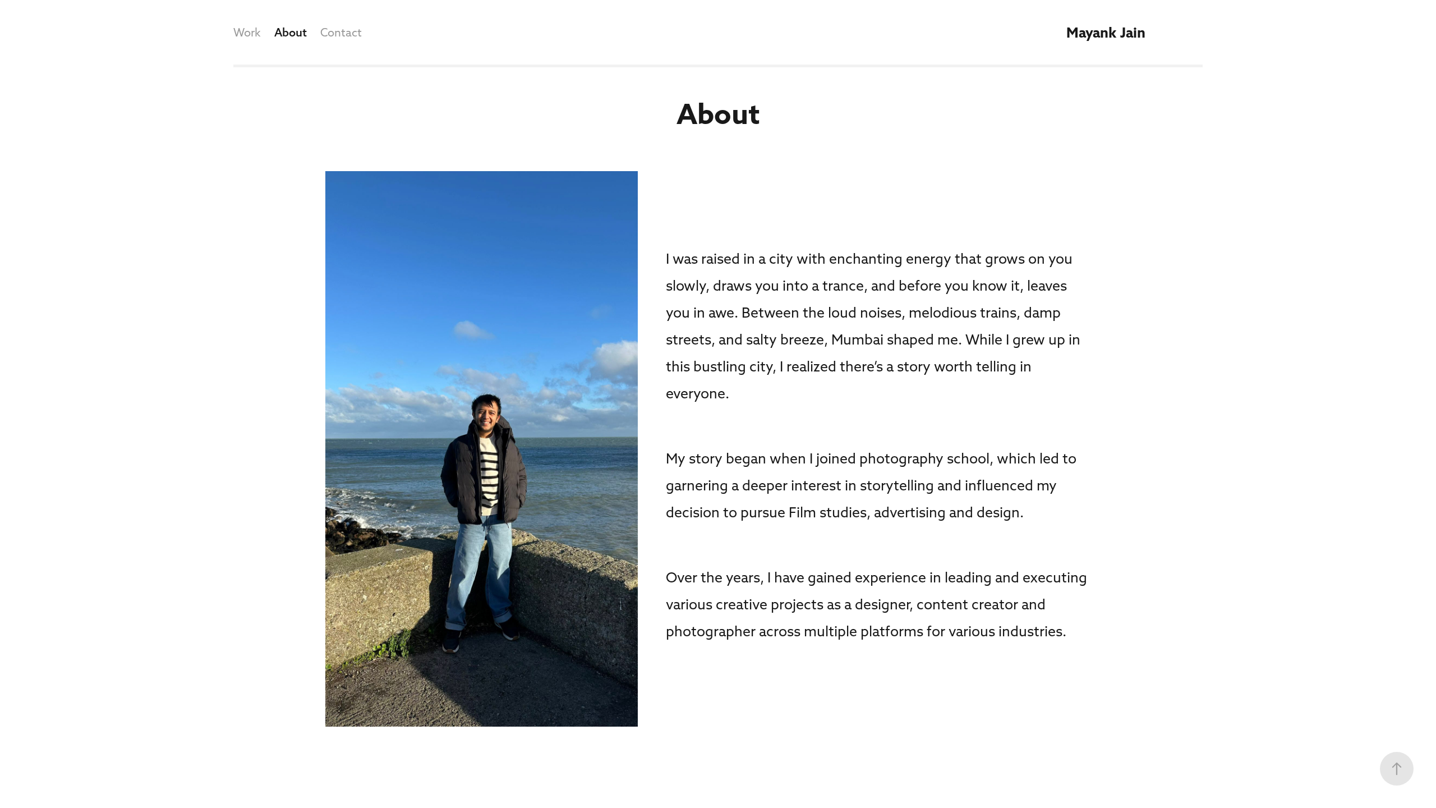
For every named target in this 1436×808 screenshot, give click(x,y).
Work (247, 32)
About (290, 32)
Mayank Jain (1105, 33)
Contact (341, 32)
